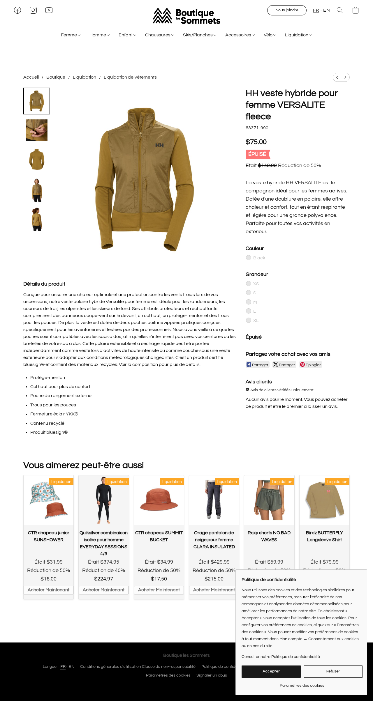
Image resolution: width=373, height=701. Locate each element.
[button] (186, 16)
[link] (302, 683)
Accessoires (238, 35)
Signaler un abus (211, 675)
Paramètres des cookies (168, 675)
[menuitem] (337, 77)
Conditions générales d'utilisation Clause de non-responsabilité (138, 667)
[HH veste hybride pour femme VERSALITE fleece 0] (36, 101)
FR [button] (316, 10)
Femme (69, 35)
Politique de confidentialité (225, 667)
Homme (98, 35)
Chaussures (158, 35)
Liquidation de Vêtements (130, 77)
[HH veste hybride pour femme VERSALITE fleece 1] (36, 130)
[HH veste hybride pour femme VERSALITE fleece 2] (36, 159)
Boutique (55, 77)
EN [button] (326, 10)
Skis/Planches (198, 35)
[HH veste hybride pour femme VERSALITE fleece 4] (36, 217)
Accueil (31, 77)
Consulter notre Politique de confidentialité (281, 657)
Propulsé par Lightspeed (186, 686)
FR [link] (63, 667)
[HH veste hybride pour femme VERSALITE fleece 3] (36, 188)
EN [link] (71, 667)
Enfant (126, 35)
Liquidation (297, 35)
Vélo (268, 35)
